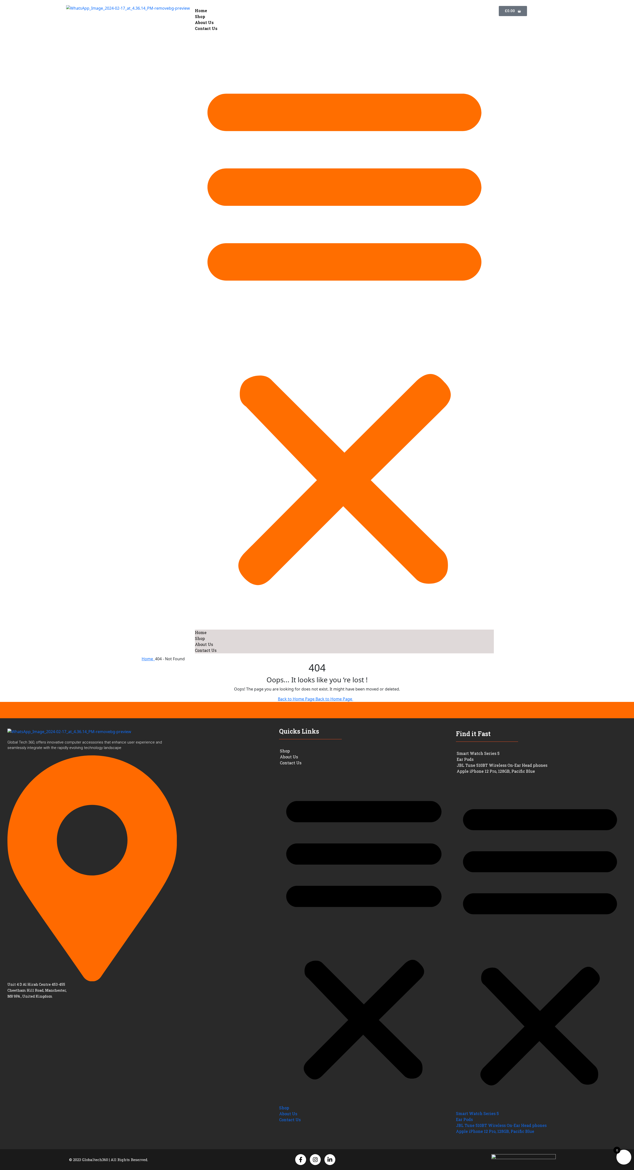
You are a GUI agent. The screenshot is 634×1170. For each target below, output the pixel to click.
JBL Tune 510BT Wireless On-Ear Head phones (502, 765)
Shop (200, 16)
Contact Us (206, 28)
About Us (204, 22)
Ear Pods (465, 759)
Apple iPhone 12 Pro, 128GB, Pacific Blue (496, 771)
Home (201, 10)
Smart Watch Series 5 (478, 753)
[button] (344, 330)
